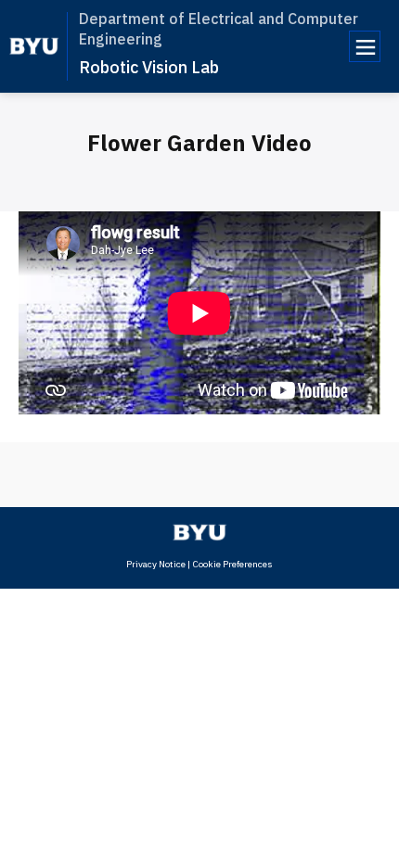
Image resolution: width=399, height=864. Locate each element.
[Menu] (364, 46)
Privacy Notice (156, 564)
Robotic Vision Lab (149, 67)
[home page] (33, 46)
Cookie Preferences (232, 564)
